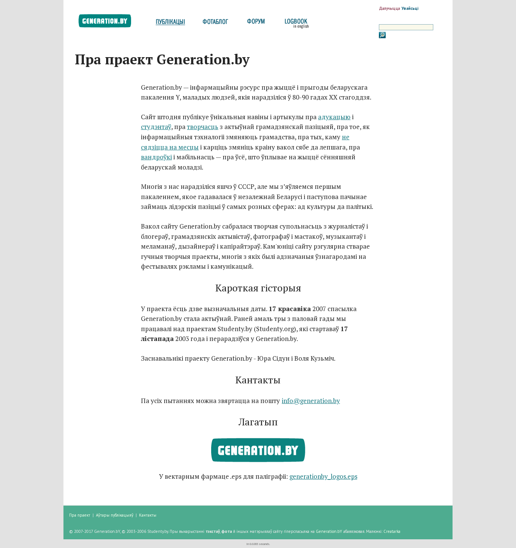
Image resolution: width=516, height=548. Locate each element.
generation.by (109, 22)
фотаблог (216, 23)
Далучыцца (389, 8)
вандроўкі (156, 157)
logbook (295, 23)
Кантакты (147, 515)
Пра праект (79, 515)
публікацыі (170, 23)
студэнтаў (156, 126)
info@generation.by (311, 400)
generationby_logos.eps (323, 476)
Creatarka (391, 531)
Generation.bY (329, 531)
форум (255, 23)
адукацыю (334, 116)
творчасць (202, 126)
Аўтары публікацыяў (114, 515)
